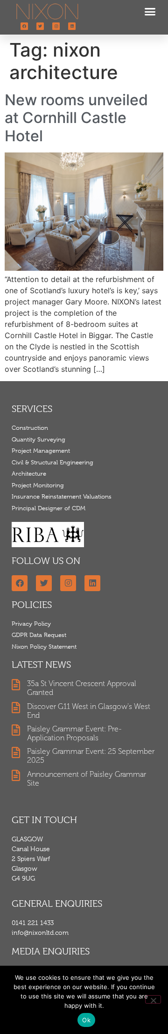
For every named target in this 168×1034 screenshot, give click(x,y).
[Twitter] (40, 26)
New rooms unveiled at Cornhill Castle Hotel (76, 118)
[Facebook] (24, 26)
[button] (150, 12)
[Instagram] (56, 26)
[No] (153, 999)
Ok (86, 1020)
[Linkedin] (72, 26)
